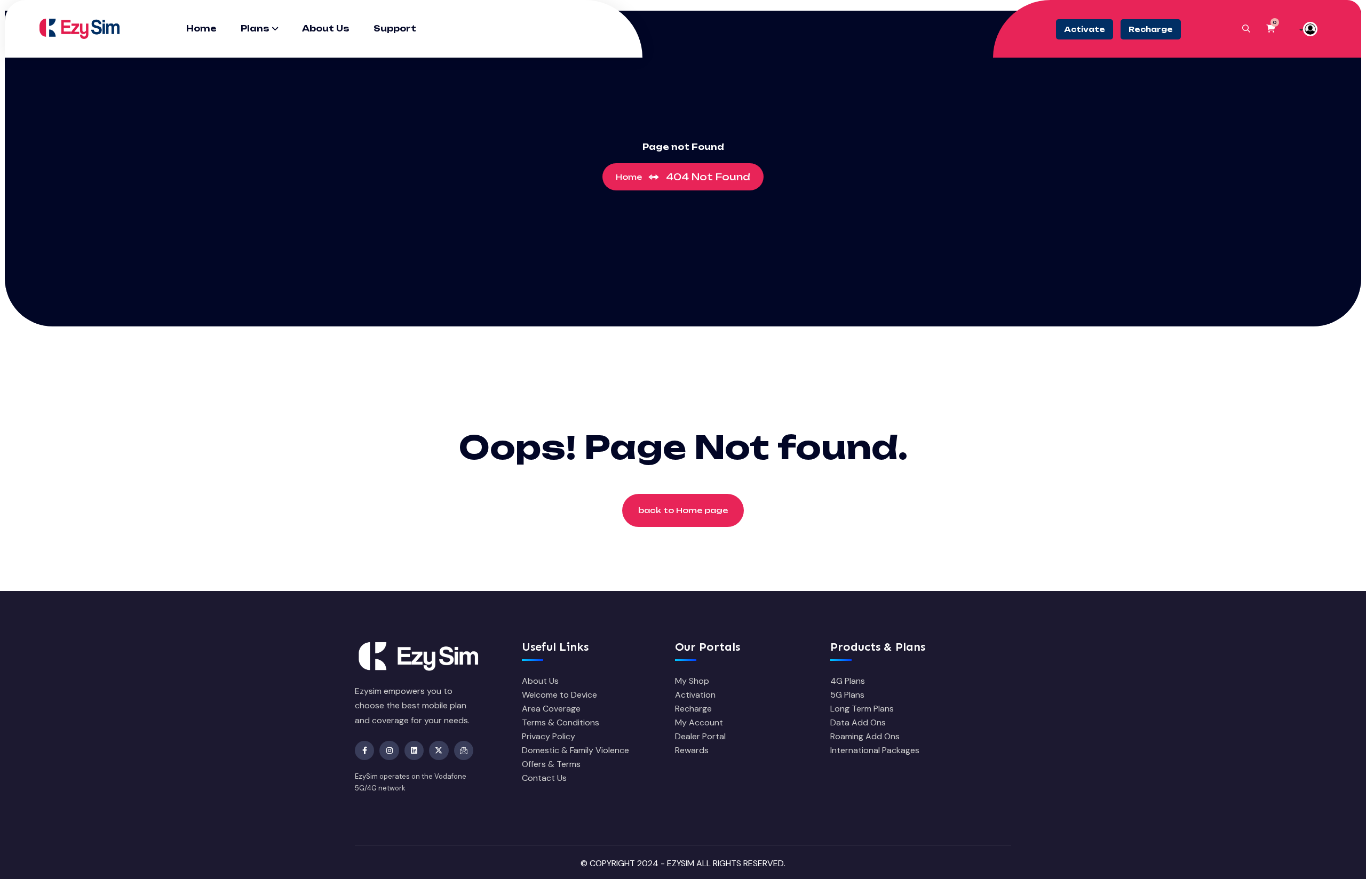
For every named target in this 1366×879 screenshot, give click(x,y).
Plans (255, 28)
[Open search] (1246, 29)
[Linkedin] (414, 750)
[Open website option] (1309, 29)
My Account (699, 722)
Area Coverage (551, 708)
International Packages (874, 750)
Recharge (1151, 29)
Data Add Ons (858, 722)
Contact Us (544, 778)
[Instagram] (389, 750)
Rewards (692, 750)
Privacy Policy (548, 736)
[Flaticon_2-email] (463, 750)
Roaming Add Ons (865, 736)
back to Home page (683, 510)
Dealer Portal (700, 736)
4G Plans (847, 680)
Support (395, 28)
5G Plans (847, 694)
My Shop (692, 680)
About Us (326, 28)
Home (201, 28)
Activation (695, 694)
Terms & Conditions (560, 722)
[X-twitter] (438, 750)
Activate (1084, 29)
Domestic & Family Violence (575, 750)
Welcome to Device (559, 694)
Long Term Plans (862, 708)
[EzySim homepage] (79, 28)
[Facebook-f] (364, 750)
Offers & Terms (551, 764)
